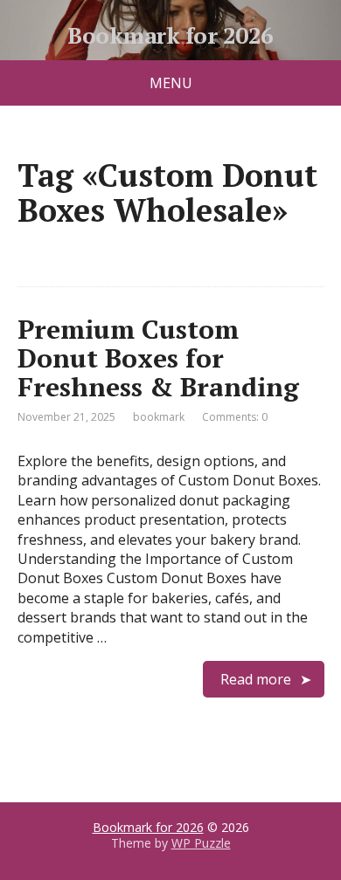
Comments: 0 (235, 416)
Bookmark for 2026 (170, 35)
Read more (255, 679)
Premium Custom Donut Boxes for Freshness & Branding (158, 358)
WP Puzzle (201, 843)
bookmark (158, 416)
